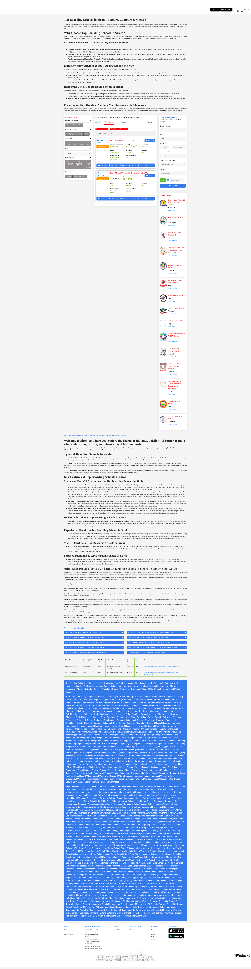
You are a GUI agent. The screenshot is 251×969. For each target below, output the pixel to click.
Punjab (97, 689)
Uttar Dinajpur (111, 776)
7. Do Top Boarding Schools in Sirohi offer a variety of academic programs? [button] (149, 637)
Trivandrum (163, 773)
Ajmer (129, 696)
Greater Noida (83, 723)
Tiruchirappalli (86, 773)
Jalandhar (102, 729)
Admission (103, 165)
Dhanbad (152, 714)
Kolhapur (99, 738)
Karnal (97, 735)
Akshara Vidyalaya (164, 804)
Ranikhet (97, 761)
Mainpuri (84, 744)
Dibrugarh (86, 717)
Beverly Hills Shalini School (103, 786)
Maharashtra (162, 686)
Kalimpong (113, 732)
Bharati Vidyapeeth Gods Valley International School (89, 825)
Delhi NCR (158, 683)
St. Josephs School (137, 883)
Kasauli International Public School (81, 801)
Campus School (136, 860)
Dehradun (120, 714)
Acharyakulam (72, 792)
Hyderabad (150, 726)
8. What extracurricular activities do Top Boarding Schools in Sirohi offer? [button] (149, 642)
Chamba (159, 708)
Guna (114, 723)
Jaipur (86, 729)
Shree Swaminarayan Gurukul (122, 898)
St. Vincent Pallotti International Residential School (101, 892)
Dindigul (96, 717)
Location (163, 169)
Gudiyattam (96, 723)
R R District (117, 758)
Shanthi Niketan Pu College (88, 822)
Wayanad (148, 779)
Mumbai (102, 746)
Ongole (119, 752)
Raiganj (143, 758)
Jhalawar (162, 729)
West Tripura (174, 779)
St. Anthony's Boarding (153, 913)
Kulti (93, 741)
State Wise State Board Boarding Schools (93, 948)
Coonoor (164, 711)
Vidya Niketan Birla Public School (156, 878)
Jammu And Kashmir (101, 686)
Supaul (81, 770)
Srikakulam (172, 767)
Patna (165, 755)
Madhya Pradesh (148, 686)
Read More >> (172, 210)
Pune (76, 758)
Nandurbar (114, 749)
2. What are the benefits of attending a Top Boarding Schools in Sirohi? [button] (85, 637)
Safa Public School (103, 872)
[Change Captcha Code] (168, 180)
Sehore (118, 764)
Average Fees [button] (69, 138)
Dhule (78, 717)
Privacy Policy (67, 932)
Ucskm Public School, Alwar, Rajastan (118, 848)
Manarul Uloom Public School (126, 866)
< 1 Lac (69, 143)
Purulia (107, 758)
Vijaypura (81, 779)
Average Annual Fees (167, 160)
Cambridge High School (147, 825)
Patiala (159, 755)
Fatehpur (81, 720)
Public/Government (79, 176)
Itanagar (69, 729)
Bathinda (144, 702)
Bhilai (125, 705)
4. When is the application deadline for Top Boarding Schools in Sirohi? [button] (85, 647)
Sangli (81, 764)
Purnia (100, 758)
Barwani (127, 702)
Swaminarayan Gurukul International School (117, 813)
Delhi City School (138, 863)
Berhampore (97, 705)
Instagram (153, 934)
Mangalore (136, 744)
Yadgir (87, 782)
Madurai (180, 741)
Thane (110, 770)
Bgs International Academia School (81, 816)
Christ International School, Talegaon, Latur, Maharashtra (98, 827)
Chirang (117, 711)
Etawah (158, 717)
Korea (139, 738)
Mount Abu (93, 746)
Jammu (136, 729)
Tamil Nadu (124, 689)
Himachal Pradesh (83, 686)
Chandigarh (178, 708)
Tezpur (103, 770)
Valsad (146, 776)
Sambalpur (180, 761)
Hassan (107, 726)
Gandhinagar (109, 720)
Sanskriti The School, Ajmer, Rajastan (100, 789)
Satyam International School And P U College (93, 819)
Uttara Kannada (125, 776)
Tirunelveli (98, 773)
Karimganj (70, 735)
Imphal (166, 726)
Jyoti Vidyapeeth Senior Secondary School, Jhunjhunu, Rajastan (101, 889)
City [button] (66, 148)
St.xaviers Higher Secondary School (149, 875)
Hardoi (90, 726)
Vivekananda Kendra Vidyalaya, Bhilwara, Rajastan (144, 851)
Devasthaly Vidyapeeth (76, 866)
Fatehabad (70, 720)
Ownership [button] (68, 172)
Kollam (116, 738)
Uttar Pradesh (155, 689)
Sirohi (91, 767)
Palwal (160, 752)
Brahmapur (119, 708)
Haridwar (98, 726)
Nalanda (69, 749)
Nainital (180, 746)
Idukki (158, 726)
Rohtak (124, 761)
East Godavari (123, 717)
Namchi (88, 749)
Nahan (172, 746)
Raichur (127, 758)
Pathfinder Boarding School (89, 857)
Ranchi (89, 761)
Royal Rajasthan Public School (129, 173)
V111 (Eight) (70, 134)
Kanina (143, 732)
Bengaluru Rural (83, 705)
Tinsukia (69, 773)
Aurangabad (121, 699)
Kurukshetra (133, 741)
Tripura (144, 689)
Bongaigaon (99, 708)
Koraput (131, 738)
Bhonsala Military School (124, 825)
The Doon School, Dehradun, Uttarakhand (116, 792)
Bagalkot (132, 699)
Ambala (69, 699)
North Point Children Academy (137, 854)
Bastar (135, 702)
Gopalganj (170, 720)
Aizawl (122, 696)
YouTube (153, 936)
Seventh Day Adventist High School (81, 813)
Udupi (88, 776)
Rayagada (115, 761)
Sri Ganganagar (159, 767)
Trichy (154, 773)
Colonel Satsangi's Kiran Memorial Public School (121, 913)
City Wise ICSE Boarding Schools (92, 941)
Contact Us (173, 186)
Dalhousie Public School (173, 798)
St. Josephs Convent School (160, 904)
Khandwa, (139, 735)
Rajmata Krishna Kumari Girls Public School (154, 789)
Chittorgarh (135, 711)
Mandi (119, 744)
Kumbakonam (102, 741)
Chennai (69, 711)
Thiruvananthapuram (151, 770)
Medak (163, 744)
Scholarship (114, 165)
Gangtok (131, 720)
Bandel (174, 699)
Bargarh (118, 702)
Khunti (156, 735)
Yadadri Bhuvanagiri (74, 782)
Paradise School (149, 872)
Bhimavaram (144, 705)
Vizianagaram (108, 779)
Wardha (139, 779)
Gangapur (121, 720)
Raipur (159, 758)
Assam (130, 683)
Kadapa (93, 732)
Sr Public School (105, 816)
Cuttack (173, 711)
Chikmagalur (106, 711)
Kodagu (69, 738)
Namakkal (79, 749)
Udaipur (181, 773)
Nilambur (70, 752)
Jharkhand (116, 686)
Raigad (135, 758)
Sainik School (151, 810)
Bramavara (130, 708)
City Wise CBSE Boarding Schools (92, 932)
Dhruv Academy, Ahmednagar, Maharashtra (123, 830)
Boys (74, 125)
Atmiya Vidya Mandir (152, 798)
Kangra (135, 732)
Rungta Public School (154, 886)
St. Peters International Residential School (150, 910)
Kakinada (103, 732)
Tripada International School (129, 798)
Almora (172, 696)
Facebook (153, 929)
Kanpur (167, 732)
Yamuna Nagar (98, 782)
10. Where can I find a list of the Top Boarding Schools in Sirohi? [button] (146, 652)
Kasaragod (113, 735)
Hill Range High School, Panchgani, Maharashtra (107, 833)
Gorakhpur (70, 723)
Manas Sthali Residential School (154, 866)
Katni (131, 735)
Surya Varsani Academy (95, 810)
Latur (153, 741)
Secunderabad (106, 764)
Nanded (104, 749)
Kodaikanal (79, 738)
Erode (150, 717)
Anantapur (94, 699)
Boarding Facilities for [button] (71, 120)
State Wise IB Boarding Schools (91, 934)
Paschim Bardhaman (101, 755)
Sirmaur (83, 767)
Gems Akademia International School (111, 883)
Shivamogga (164, 764)
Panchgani (179, 752)
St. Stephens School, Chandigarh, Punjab (162, 895)
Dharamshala (164, 714)
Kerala (136, 686)
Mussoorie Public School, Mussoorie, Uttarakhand (110, 795)
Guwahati (141, 723)
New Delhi (176, 749)
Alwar (179, 696)
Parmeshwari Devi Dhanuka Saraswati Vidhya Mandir (107, 869)
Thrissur (177, 770)
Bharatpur (108, 705)
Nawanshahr (141, 749)
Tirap (77, 773)
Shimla (155, 764)
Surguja (95, 770)
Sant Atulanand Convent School (127, 872)
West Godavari (160, 779)
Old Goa (111, 752)
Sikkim (115, 689)
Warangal (130, 779)
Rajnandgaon (79, 761)
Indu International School (90, 880)
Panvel (88, 755)
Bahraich (141, 699)
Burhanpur (141, 708)
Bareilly (110, 702)
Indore (173, 726)
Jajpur (93, 729)
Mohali (75, 746)
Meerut (171, 744)
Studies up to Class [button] (70, 129)
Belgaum (168, 702)
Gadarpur (98, 720)
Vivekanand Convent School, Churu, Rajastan (100, 851)
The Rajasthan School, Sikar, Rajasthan (123, 878)
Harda (82, 726)
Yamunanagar (113, 782)
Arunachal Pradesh (117, 683)
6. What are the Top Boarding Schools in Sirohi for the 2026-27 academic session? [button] (151, 632)
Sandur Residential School (151, 816)
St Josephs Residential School (167, 801)
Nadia (149, 746)
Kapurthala (176, 732)
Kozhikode (173, 738)
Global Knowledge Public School (157, 830)
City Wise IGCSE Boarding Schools (92, 946)
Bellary (177, 702)
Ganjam (139, 720)
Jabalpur (78, 729)
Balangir (150, 699)
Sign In (247, 11)
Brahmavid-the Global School (91, 886)
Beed (151, 702)
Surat (87, 770)
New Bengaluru (163, 749)
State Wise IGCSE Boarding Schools (92, 943)
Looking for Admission (167, 152)
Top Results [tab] (109, 122)
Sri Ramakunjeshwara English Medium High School (159, 898)
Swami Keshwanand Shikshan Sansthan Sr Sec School (118, 845)
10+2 (86, 134)
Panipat (80, 755)
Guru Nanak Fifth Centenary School (155, 786)
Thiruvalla (136, 770)
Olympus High (158, 854)
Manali (112, 744)
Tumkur (173, 773)
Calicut (151, 708)
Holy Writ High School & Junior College (147, 833)
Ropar (132, 761)
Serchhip (138, 764)
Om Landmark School (134, 810)
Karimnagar (81, 735)
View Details (143, 165)
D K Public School (152, 860)
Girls (68, 125)
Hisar (121, 726)
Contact (133, 165)
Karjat (90, 735)
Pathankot (149, 755)
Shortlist (103, 146)
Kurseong (122, 741)
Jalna (118, 729)
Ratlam (106, 761)
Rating (149, 122)
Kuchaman (78, 741)
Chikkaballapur (93, 711)
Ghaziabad (149, 720)
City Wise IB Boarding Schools (91, 936)
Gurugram (131, 723)
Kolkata (108, 738)
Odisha (89, 689)
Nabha (142, 746)
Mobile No (163, 143)
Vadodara (138, 776)
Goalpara (160, 720)
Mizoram (81, 689)
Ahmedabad (100, 696)
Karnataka (127, 686)
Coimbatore (154, 711)
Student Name (165, 126)
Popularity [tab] (124, 122)
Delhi (128, 714)
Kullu (87, 741)
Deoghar (135, 714)
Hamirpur (176, 723)
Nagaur (157, 746)
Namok (96, 749)
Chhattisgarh (146, 683)
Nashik (132, 749)
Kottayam (163, 738)
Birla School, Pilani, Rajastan (121, 839)
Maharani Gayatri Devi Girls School (140, 892)
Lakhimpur (145, 741)
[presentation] (109, 122)
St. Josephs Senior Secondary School (126, 895)
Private (69, 176)
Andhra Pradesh (101, 683)
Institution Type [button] (69, 157)
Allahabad (163, 696)
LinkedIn (153, 939)
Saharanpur (161, 761)
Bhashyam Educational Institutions (147, 807)
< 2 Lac (75, 143)
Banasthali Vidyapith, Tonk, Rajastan (91, 839)
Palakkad (143, 752)
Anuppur (104, 699)
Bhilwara (133, 705)
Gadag (89, 720)
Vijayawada (71, 779)
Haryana (69, 686)
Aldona (147, 696)
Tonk (148, 773)
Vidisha (171, 776)
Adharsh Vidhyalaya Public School (88, 854)
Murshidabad (113, 746)
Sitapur (105, 767)
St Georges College (142, 795)
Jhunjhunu (70, 732)
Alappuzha (137, 696)
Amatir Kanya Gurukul (147, 813)
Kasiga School (178, 786)
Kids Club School (126, 789)
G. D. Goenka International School (108, 916)
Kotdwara (153, 738)
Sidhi (182, 764)
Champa (168, 708)
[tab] (78, 121)
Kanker (151, 732)
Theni (127, 770)
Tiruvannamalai (137, 773)
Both (80, 125)
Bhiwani (154, 705)
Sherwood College (93, 860)
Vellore (163, 776)
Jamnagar (145, 729)
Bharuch (118, 705)
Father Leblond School (124, 801)
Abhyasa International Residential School (113, 907)
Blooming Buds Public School (115, 860)
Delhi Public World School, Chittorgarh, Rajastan (105, 842)
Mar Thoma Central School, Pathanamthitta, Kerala (88, 901)
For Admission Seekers (134, 932)
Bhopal (163, 705)
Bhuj (68, 708)
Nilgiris (78, 752)
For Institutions (133, 929)
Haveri (114, 726)
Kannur (159, 732)
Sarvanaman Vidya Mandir (170, 810)
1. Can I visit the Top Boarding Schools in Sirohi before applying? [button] (83, 632)
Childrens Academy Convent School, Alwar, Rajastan (158, 839)
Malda (104, 744)
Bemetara (70, 705)
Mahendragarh (72, 744)
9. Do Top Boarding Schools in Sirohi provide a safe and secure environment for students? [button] (153, 647)
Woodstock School (144, 792)
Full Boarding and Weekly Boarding (88, 164)
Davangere (109, 714)
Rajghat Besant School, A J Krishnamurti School (153, 869)
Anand (86, 699)
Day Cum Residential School (70, 163)
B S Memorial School (122, 140)
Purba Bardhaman (88, 758)
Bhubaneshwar (173, 705)
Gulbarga (107, 723)
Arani (112, 699)
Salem (171, 761)
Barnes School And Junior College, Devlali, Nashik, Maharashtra (156, 822)
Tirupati (107, 773)
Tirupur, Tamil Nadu (120, 773)
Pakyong (134, 752)
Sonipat (138, 767)
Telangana (135, 689)
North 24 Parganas (97, 752)
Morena (83, 746)
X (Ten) (79, 134)
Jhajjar (154, 729)
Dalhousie (88, 714)
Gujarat (173, 683)
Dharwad (175, 714)
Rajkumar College (107, 798)
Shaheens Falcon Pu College (127, 819)
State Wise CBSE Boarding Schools (92, 929)
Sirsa (97, 767)
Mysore (134, 746)
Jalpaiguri (127, 729)
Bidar (73, 708)
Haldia (158, 723)
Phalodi (173, 755)
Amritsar (77, 699)
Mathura (155, 744)
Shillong (146, 764)
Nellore (152, 749)
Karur (104, 735)
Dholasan (70, 717)
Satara (89, 764)
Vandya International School (137, 916)
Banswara (89, 702)
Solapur (130, 767)
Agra (91, 696)
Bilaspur (89, 708)
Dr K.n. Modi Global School (99, 866)
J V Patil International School (131, 836)
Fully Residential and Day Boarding (79, 164)
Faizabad (167, 717)
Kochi (176, 735)
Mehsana (180, 744)
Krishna (69, 741)
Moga (68, 746)
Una (101, 776)
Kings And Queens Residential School (137, 880)
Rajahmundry (177, 758)
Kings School (161, 880)
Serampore (127, 764)
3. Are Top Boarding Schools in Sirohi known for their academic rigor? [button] (85, 642)
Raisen (167, 758)
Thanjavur (119, 770)
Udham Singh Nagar (76, 776)
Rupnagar (150, 761)
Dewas (144, 714)
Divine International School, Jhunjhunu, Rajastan (149, 842)
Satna (96, 764)
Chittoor (125, 711)
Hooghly (128, 726)
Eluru (133, 717)
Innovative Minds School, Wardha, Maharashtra (96, 836)
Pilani (180, 755)
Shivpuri (175, 764)
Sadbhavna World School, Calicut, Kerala (130, 901)
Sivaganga (114, 767)
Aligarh (154, 696)
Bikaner (81, 708)
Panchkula (70, 755)
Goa (166, 683)
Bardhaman (101, 702)
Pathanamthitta (137, 755)
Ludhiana (171, 741)
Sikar (69, 767)
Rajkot (68, 761)
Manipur (173, 686)
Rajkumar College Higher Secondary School (125, 886)
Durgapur (111, 717)
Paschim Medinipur (120, 755)
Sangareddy (72, 764)
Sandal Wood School (141, 857)
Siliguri (76, 767)
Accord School (147, 804)
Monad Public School (114, 854)
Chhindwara (80, 711)
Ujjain (95, 776)
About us (66, 929)
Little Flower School (144, 801)
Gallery (124, 165)
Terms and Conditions (68, 934)
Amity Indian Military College (171, 813)
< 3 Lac (81, 143)
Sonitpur (147, 767)
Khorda (148, 735)
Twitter (152, 932)
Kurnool (113, 741)
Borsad (109, 708)
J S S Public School (111, 880)
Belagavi (159, 702)
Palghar (152, 752)
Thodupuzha (166, 770)
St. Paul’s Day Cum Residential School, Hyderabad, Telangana (103, 910)
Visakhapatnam (93, 779)
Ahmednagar (112, 696)
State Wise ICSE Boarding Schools (92, 939)
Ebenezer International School (127, 804)
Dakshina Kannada (74, 714)
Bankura (80, 702)
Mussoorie (125, 746)
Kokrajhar (89, 738)
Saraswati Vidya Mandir (162, 857)
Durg (103, 717)
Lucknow (161, 741)
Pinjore (69, 758)
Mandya (126, 744)
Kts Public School (105, 801)
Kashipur (123, 735)
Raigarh (151, 758)
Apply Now (150, 140)
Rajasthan (106, 689)
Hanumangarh (72, 726)
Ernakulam (141, 717)
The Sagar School (75, 789)
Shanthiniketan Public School (114, 822)
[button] (78, 154)
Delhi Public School (74, 842)
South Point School (88, 792)
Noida (85, 752)
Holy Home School (74, 898)
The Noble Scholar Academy (87, 848)
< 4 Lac (88, 143)
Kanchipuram (125, 732)
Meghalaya (70, 689)
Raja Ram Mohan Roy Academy (116, 857)
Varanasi (155, 776)
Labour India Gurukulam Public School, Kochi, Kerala (89, 804)
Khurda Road (166, 735)
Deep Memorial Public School (116, 863)
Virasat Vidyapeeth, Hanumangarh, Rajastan (155, 848)
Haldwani (166, 723)
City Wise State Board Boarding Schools (93, 950)
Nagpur (165, 746)
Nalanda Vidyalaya (115, 810)
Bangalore (70, 702)
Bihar (137, 683)
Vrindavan (120, 779)
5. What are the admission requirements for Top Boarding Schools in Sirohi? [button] (86, 652)
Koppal (123, 738)
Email (162, 134)
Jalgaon (111, 729)
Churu (144, 711)
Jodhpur (85, 732)
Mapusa (146, 744)
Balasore (159, 699)
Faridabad (177, 717)
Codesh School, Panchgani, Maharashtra (143, 827)
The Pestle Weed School (127, 786)
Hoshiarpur (139, 726)
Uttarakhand (168, 689)
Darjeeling (98, 714)
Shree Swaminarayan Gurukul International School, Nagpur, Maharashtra (114, 904)
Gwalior (150, 723)
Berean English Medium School (96, 875)
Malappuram (94, 744)
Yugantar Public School (88, 798)
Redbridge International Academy (115, 807)
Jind (78, 732)
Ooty (126, 752)
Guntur (122, 723)
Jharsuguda (173, 729)
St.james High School (121, 875)
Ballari (167, 699)
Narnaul (123, 749)
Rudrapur (140, 761)
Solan (122, 767)
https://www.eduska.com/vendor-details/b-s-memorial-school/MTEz (162, 666)
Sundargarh (71, 770)
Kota (146, 738)
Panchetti (169, 752)
